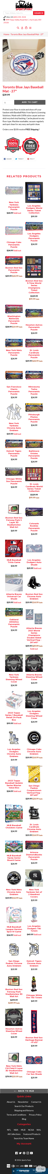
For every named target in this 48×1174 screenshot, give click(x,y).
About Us (11, 1102)
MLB (23, 1130)
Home (6, 34)
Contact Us (36, 1102)
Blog (24, 1119)
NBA (16, 1130)
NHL (39, 1130)
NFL (9, 1130)
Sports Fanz (26, 1160)
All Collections (14, 1134)
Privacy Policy (35, 1114)
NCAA (31, 1130)
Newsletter (23, 1102)
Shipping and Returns (24, 1110)
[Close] (13, 1171)
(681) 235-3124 (19, 17)
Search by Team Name (24, 1138)
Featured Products (31, 1134)
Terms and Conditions (16, 1114)
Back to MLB (25, 1091)
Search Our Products (24, 1106)
